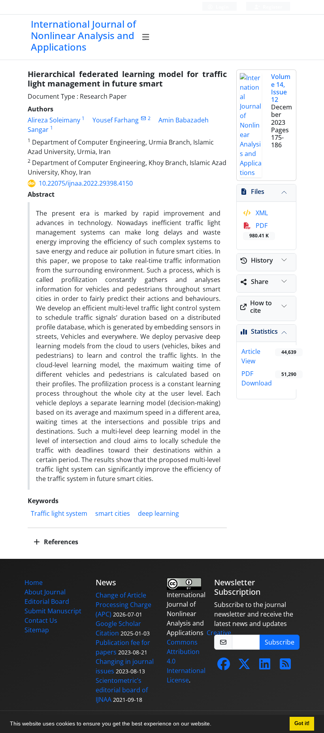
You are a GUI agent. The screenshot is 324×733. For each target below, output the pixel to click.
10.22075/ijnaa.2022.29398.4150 (86, 183)
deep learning (158, 513)
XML (261, 213)
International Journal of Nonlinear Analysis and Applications (83, 35)
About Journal (45, 592)
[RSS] (285, 666)
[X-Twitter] (244, 666)
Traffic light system (59, 513)
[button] (214, 725)
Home (33, 582)
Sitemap (36, 630)
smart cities (112, 513)
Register (272, 7)
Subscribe (279, 642)
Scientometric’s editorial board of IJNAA (122, 690)
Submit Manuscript (52, 611)
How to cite (261, 307)
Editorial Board (46, 601)
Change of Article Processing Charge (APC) (123, 604)
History (262, 260)
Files (257, 191)
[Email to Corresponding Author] (143, 118)
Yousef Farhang (115, 120)
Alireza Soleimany (54, 120)
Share (259, 281)
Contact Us (40, 620)
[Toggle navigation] (146, 37)
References (60, 542)
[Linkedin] (264, 666)
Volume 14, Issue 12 (280, 88)
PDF (259, 230)
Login (222, 7)
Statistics (264, 331)
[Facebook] (223, 666)
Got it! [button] (301, 723)
